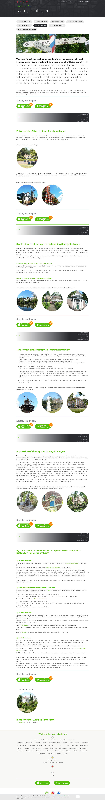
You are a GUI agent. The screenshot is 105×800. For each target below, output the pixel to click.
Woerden (42, 754)
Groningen (74, 745)
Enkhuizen (50, 745)
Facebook (59, 793)
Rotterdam (45, 740)
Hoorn (20, 748)
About (71, 1)
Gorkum (59, 745)
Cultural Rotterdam (24, 25)
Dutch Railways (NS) (72, 563)
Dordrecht (40, 745)
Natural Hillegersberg (57, 25)
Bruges (44, 763)
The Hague (54, 740)
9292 (49, 590)
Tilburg (68, 751)
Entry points (84, 114)
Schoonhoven (59, 751)
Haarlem (83, 745)
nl (21, 2)
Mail (47, 793)
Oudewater (30, 751)
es (27, 2)
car (59, 550)
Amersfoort (28, 743)
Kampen (27, 748)
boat (45, 553)
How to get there (82, 121)
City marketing (79, 1)
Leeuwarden (36, 748)
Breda (65, 743)
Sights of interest (83, 116)
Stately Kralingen (40, 25)
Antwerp (49, 760)
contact (21, 722)
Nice (52, 775)
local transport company (39, 599)
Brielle (71, 743)
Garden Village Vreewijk (75, 21)
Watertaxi (24, 632)
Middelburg (73, 748)
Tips (86, 117)
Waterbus (24, 625)
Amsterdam (35, 740)
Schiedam (49, 751)
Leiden (45, 748)
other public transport (38, 550)
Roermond (40, 751)
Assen (44, 743)
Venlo (75, 751)
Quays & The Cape (57, 21)
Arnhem (37, 743)
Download (64, 1)
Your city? (71, 740)
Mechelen (59, 763)
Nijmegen (20, 751)
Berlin (53, 769)
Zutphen (59, 754)
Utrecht (63, 740)
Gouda (66, 745)
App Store (25, 105)
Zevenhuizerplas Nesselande (27, 29)
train (22, 550)
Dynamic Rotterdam (24, 21)
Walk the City (24, 6)
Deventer (32, 745)
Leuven (51, 763)
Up (19, 117)
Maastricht (53, 748)
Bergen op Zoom (54, 743)
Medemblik (63, 748)
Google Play (44, 105)
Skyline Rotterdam (41, 21)
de (24, 2)
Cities (87, 1)
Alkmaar (20, 743)
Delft (77, 743)
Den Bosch (84, 743)
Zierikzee (50, 754)
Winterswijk (84, 751)
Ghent (56, 760)
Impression (84, 119)
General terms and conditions (60, 795)
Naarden (83, 748)
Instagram (53, 793)
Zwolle (66, 754)
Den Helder (23, 745)
